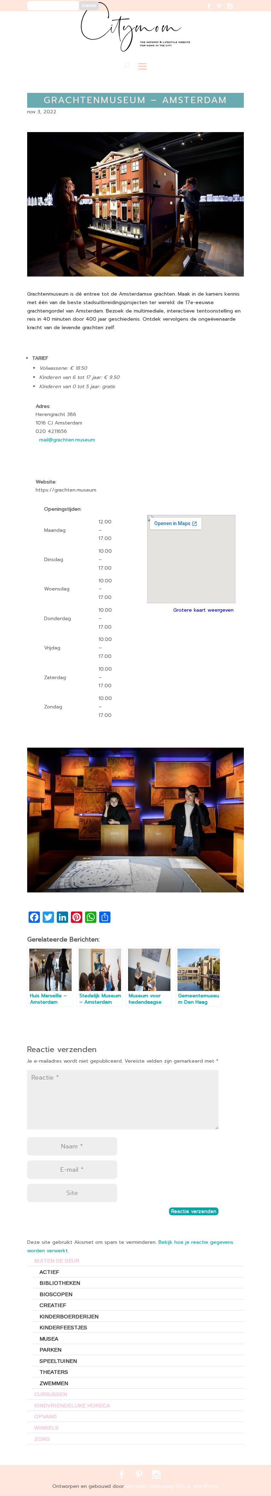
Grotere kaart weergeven (203, 610)
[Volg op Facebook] (213, 10)
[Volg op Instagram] (234, 10)
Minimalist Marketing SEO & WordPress (172, 1486)
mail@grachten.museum (67, 440)
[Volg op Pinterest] (223, 10)
